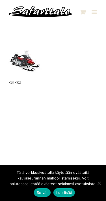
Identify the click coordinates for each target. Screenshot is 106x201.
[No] (99, 183)
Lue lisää (64, 192)
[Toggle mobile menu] (95, 12)
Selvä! (42, 192)
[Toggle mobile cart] (83, 12)
